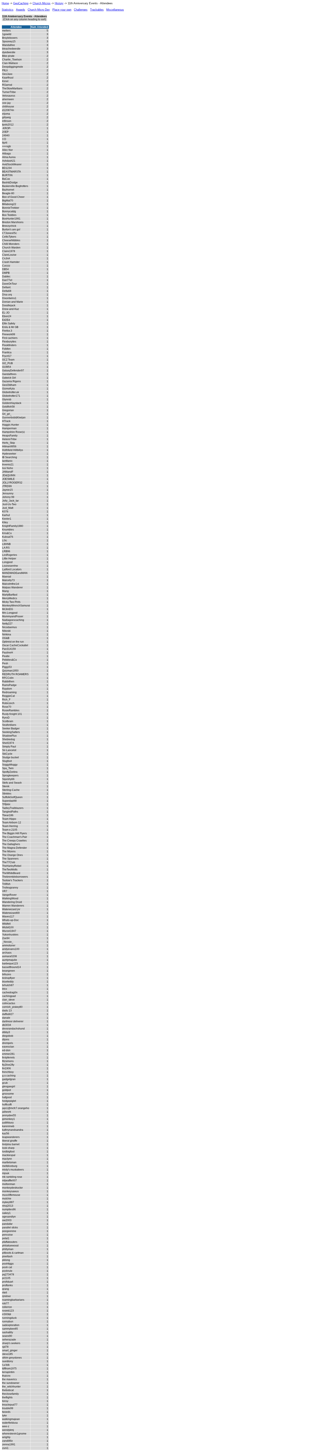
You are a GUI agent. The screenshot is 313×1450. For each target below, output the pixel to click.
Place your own (61, 9)
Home (5, 3)
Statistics (7, 9)
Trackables (97, 9)
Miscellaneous (115, 9)
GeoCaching (20, 3)
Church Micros (41, 3)
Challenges (81, 9)
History (59, 3)
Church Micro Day (39, 9)
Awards (20, 9)
